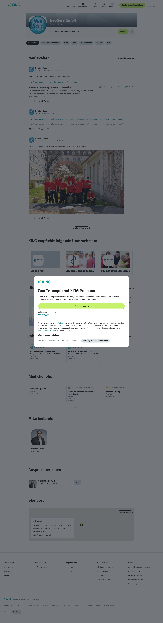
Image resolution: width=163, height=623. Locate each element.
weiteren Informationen (47, 331)
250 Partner (59, 323)
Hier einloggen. (43, 315)
